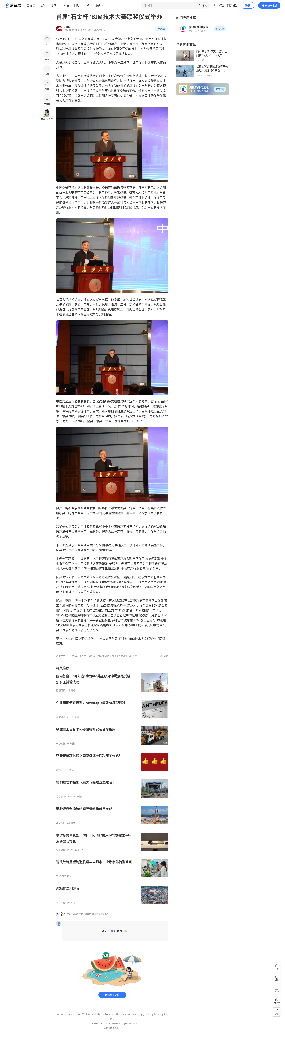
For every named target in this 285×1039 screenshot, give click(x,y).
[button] (220, 28)
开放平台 (106, 1014)
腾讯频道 (157, 1014)
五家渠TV (61, 876)
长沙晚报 (60, 743)
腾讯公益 (136, 1014)
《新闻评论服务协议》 (101, 914)
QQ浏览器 (146, 1014)
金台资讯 (60, 823)
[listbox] (112, 785)
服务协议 (86, 1014)
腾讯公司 (108, 1028)
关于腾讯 (61, 1014)
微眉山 (59, 770)
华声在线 (60, 903)
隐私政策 (96, 1014)
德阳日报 (60, 690)
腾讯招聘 (126, 1014)
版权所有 (116, 1028)
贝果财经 (60, 850)
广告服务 (116, 1014)
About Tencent (73, 1014)
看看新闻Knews (64, 796)
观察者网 (60, 717)
